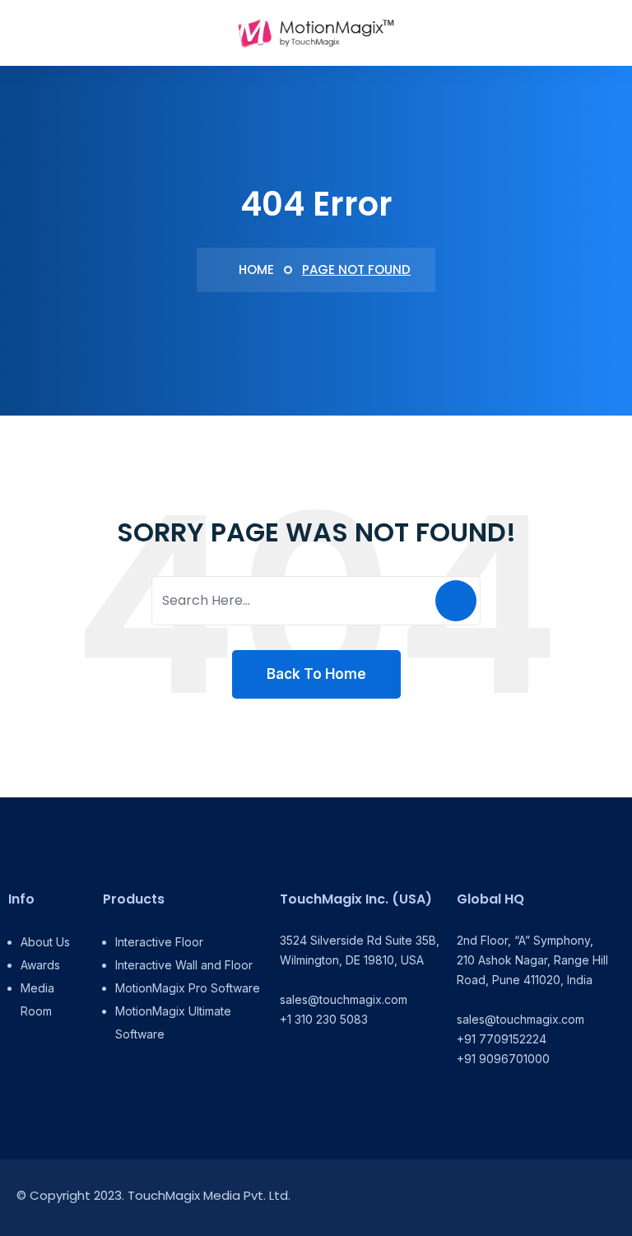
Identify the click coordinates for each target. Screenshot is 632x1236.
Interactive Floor (159, 942)
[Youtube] (605, 1197)
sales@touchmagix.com (343, 999)
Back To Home (316, 674)
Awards (40, 965)
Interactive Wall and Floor (184, 965)
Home (254, 269)
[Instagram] (568, 1197)
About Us (45, 942)
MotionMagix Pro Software (187, 988)
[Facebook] (531, 1197)
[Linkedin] (494, 1197)
